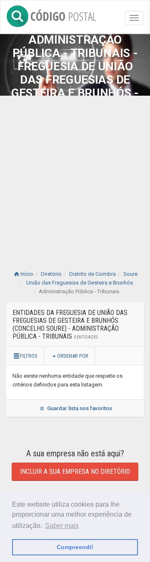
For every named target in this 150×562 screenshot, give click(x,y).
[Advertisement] (75, 175)
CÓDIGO (63, 14)
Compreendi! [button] (75, 547)
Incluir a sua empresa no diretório (75, 471)
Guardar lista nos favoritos (79, 408)
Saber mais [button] (62, 525)
